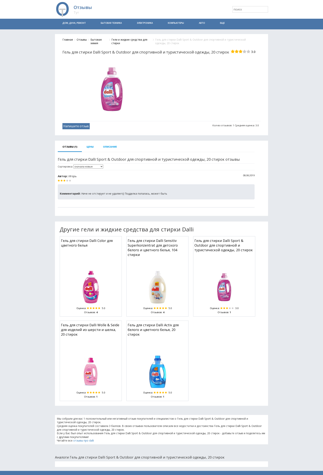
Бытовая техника (111, 23)
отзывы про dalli (83, 440)
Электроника (145, 23)
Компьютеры (176, 23)
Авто (202, 23)
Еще (222, 23)
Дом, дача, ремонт (74, 23)
